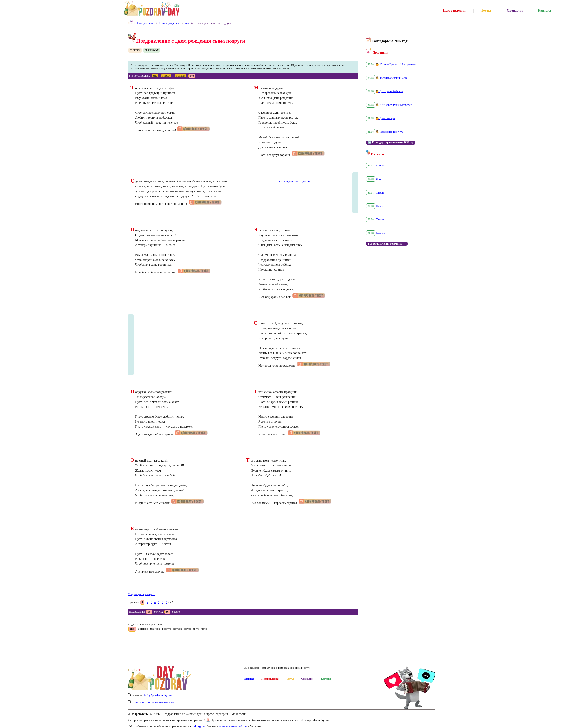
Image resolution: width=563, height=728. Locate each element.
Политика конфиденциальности (153, 702)
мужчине (155, 628)
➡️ (390, 142)
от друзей (135, 49)
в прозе (166, 75)
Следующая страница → (141, 594)
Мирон (380, 192)
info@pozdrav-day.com (158, 695)
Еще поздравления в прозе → (294, 181)
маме (204, 628)
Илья (379, 179)
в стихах (180, 75)
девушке (177, 628)
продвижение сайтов (233, 726)
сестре (187, 628)
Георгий (380, 233)
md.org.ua (198, 726)
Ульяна (380, 219)
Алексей (380, 165)
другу (196, 628)
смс (155, 75)
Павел (379, 206)
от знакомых (152, 49)
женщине (143, 628)
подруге (166, 628)
